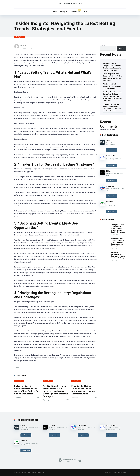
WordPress (33, 472)
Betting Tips (64, 12)
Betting (17, 367)
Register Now (111, 150)
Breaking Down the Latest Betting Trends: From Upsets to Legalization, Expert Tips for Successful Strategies (55, 391)
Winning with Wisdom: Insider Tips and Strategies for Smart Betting (112, 86)
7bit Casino (110, 186)
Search (102, 45)
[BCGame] (102, 175)
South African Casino (70, 3)
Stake (108, 140)
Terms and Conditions (120, 472)
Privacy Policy (107, 472)
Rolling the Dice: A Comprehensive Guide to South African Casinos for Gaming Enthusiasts (26, 390)
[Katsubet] (102, 205)
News (85, 12)
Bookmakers (75, 12)
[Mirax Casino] (102, 159)
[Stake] (102, 144)
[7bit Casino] (102, 190)
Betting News (19, 37)
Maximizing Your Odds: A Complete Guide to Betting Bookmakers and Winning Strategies (112, 77)
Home (55, 12)
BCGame (109, 171)
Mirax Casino (111, 156)
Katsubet (109, 202)
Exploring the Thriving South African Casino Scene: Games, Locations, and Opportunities (83, 390)
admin (24, 45)
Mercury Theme (41, 472)
